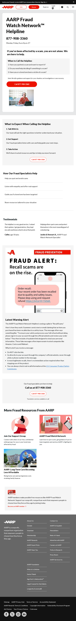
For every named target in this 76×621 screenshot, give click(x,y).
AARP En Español (56, 526)
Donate (29, 526)
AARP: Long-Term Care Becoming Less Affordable (19, 470)
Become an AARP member (16, 506)
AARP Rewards (32, 540)
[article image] (20, 433)
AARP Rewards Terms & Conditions (16, 605)
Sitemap (7, 602)
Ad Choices (8, 609)
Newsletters (54, 530)
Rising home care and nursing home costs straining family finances (17, 477)
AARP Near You (32, 550)
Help (62, 7)
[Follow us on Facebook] (6, 614)
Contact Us (54, 521)
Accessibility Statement (48, 602)
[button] (67, 7)
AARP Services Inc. (56, 560)
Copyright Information (37, 605)
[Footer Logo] (14, 521)
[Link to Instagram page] (18, 614)
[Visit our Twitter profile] (12, 614)
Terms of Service (32, 602)
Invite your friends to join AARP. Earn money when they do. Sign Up (24, 2)
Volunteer (30, 530)
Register (46, 7)
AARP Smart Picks (33, 545)
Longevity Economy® (34, 589)
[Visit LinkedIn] (24, 614)
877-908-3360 (17, 38)
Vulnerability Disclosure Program (58, 605)
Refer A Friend (55, 535)
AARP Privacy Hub (17, 602)
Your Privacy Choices (21, 609)
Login (53, 6)
